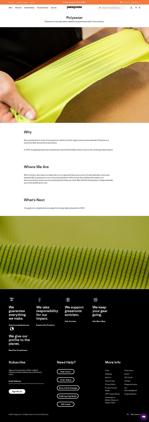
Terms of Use (110, 381)
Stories (32, 2)
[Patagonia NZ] (74, 7)
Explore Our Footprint (45, 325)
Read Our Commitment (18, 350)
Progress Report (130, 394)
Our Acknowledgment (130, 389)
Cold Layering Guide (68, 396)
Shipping (108, 374)
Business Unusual (22, 2)
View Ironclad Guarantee (19, 325)
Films (107, 370)
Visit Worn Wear (99, 321)
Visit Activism (70, 321)
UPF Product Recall (112, 394)
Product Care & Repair (111, 389)
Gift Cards (65, 404)
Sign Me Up (17, 391)
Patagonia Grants (130, 384)
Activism (11, 2)
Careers (127, 381)
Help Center (65, 371)
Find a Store (128, 370)
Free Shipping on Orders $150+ (74, 2)
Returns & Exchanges (68, 388)
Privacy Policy (110, 384)
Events (126, 374)
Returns (108, 377)
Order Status (65, 380)
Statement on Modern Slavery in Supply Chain (112, 400)
